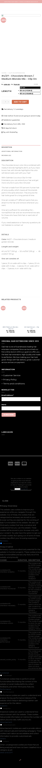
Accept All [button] (24, 489)
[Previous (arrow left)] (2, 764)
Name (4, 405)
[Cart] (38, 6)
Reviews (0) (6, 155)
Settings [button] (17, 489)
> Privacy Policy (9, 379)
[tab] (21, 147)
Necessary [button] (4, 541)
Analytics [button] (3, 706)
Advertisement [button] (6, 722)
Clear (36, 84)
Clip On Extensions (17, 73)
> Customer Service (11, 375)
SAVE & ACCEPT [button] (6, 753)
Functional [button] (4, 673)
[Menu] (4, 6)
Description (7, 147)
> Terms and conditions (13, 383)
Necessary (7, 543)
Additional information (12, 151)
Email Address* (8, 395)
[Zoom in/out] (8, 756)
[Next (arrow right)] (8, 764)
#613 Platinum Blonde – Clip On (11, 328)
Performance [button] (5, 689)
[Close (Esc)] (2, 756)
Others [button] (3, 739)
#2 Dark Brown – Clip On (31, 328)
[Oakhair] (21, 7)
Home (4, 73)
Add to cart (20, 102)
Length (7, 91)
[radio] (30, 88)
